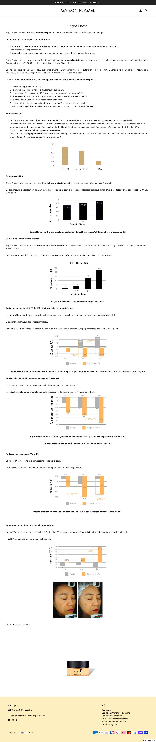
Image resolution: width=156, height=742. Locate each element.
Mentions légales (109, 724)
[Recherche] (146, 10)
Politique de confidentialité (114, 721)
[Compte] (140, 10)
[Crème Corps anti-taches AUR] (78, 659)
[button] (12, 732)
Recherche (106, 710)
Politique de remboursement (115, 718)
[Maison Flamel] (78, 10)
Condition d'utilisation (112, 716)
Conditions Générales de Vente (116, 713)
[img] (9, 720)
